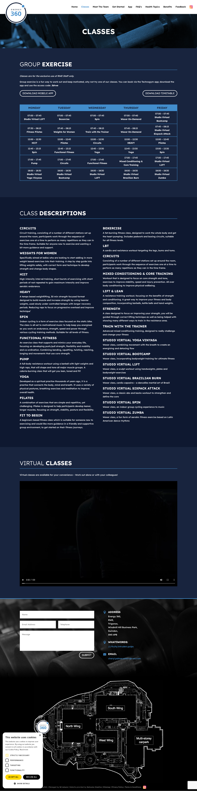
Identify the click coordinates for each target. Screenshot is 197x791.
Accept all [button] (13, 777)
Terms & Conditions (133, 787)
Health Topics (152, 7)
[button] (22, 783)
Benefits (167, 7)
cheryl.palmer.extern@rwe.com (124, 658)
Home (74, 7)
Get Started (118, 7)
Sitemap (106, 787)
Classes (85, 7)
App (130, 7)
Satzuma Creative (94, 787)
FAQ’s (139, 7)
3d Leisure (64, 787)
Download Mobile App (38, 93)
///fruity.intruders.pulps (121, 646)
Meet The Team (101, 7)
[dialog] (23, 760)
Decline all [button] (31, 777)
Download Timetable (159, 93)
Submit (86, 655)
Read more (24, 749)
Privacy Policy (117, 787)
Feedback (181, 7)
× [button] (40, 735)
